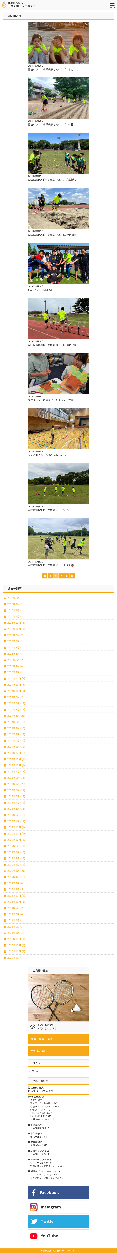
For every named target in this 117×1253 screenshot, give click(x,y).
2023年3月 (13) (16, 808)
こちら (51, 1119)
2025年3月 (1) (15, 672)
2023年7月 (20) (16, 784)
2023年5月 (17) (16, 796)
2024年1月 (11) (16, 746)
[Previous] (50, 576)
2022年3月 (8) (15, 883)
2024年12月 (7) (16, 678)
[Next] (66, 576)
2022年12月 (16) (17, 827)
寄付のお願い (39, 1051)
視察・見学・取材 (41, 1039)
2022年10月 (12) (17, 839)
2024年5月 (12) (16, 722)
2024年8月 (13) (16, 703)
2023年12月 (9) (16, 753)
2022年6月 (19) (16, 864)
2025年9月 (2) (15, 635)
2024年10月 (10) (17, 691)
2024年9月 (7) (15, 697)
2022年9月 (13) (16, 846)
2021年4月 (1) (15, 920)
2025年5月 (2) (15, 660)
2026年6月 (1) (15, 598)
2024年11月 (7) (16, 684)
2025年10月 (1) (16, 629)
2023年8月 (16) (16, 777)
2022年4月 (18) (16, 877)
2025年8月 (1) (15, 641)
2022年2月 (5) (15, 889)
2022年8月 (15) (16, 852)
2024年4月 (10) (16, 728)
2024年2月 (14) (16, 740)
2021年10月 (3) (16, 901)
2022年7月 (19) (16, 858)
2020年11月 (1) (16, 945)
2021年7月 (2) (15, 908)
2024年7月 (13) (16, 709)
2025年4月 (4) (15, 666)
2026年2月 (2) (15, 610)
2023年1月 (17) (16, 821)
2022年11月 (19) (17, 833)
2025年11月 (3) (16, 622)
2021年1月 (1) (15, 933)
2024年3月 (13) (16, 734)
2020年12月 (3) (16, 939)
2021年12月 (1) (16, 895)
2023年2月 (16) (16, 815)
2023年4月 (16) (16, 802)
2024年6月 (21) (16, 715)
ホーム (35, 1070)
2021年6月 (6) (15, 914)
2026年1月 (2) (15, 616)
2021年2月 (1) (15, 926)
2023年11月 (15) (17, 759)
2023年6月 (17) (16, 790)
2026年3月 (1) (15, 604)
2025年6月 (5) (15, 653)
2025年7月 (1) (15, 647)
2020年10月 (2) (16, 951)
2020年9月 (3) (15, 957)
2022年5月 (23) (16, 870)
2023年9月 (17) (16, 771)
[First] (45, 576)
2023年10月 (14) (17, 765)
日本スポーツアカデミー (23, 4)
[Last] (72, 576)
